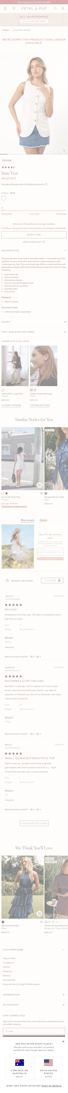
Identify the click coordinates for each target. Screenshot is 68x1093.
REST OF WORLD (51, 1085)
